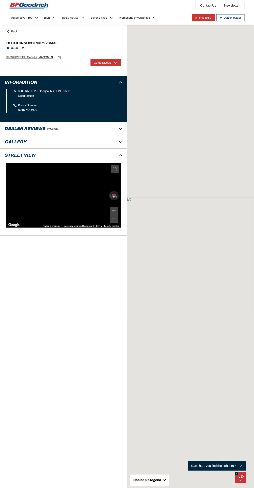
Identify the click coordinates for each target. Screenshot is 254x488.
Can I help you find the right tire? (213, 465)
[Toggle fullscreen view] (115, 169)
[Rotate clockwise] (117, 195)
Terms (99, 226)
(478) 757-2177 (27, 110)
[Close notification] (241, 466)
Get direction (26, 95)
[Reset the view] (114, 195)
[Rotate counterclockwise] (110, 195)
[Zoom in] (114, 211)
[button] (236, 473)
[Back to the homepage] (29, 5)
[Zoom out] (114, 219)
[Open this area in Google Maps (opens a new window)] (13, 225)
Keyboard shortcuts (52, 226)
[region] (63, 195)
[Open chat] (240, 477)
